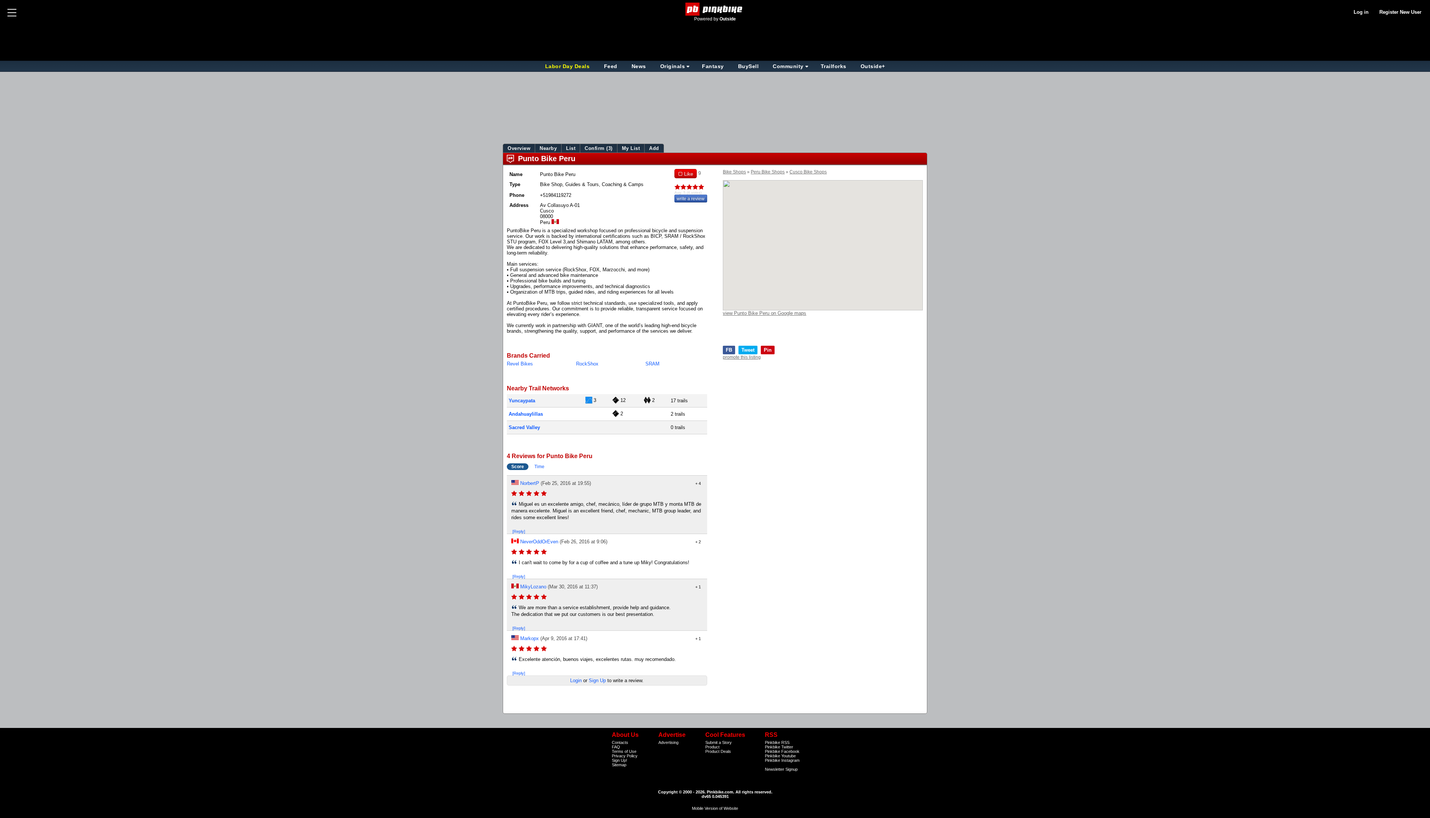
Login (576, 680)
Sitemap (619, 765)
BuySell (748, 66)
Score (517, 466)
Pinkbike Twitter (779, 747)
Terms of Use (624, 751)
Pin (768, 350)
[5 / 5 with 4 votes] (690, 187)
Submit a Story (718, 742)
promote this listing (742, 357)
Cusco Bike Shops (808, 171)
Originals (672, 66)
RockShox (587, 364)
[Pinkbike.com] (715, 9)
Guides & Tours (582, 184)
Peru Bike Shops (768, 171)
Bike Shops (734, 171)
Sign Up (597, 680)
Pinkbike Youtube (780, 756)
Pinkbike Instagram (782, 760)
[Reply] (518, 531)
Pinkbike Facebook (782, 751)
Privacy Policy (625, 756)
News (639, 66)
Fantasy (713, 66)
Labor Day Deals (568, 66)
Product (712, 747)
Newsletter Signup (781, 769)
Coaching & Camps (623, 184)
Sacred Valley (524, 427)
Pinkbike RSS (777, 742)
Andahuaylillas (526, 414)
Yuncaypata (522, 400)
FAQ (616, 747)
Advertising (668, 742)
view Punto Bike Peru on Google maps (764, 313)
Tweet (747, 350)
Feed (610, 66)
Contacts (620, 742)
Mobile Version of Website (715, 808)
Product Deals (718, 751)
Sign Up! (619, 760)
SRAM (652, 364)
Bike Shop (551, 184)
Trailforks (833, 66)
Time (539, 466)
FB (729, 350)
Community (788, 66)
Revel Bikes (520, 364)
